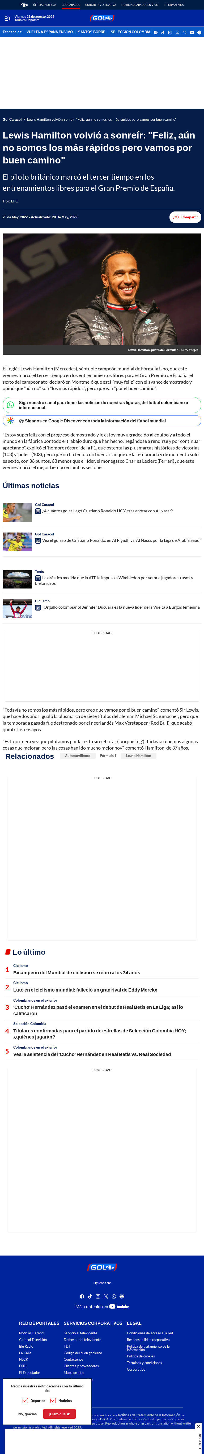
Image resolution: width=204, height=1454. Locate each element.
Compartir (189, 217)
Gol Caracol (71, 4)
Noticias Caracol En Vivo (139, 4)
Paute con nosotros (78, 1379)
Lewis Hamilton (138, 756)
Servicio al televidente (80, 1333)
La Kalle (25, 1353)
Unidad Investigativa (100, 4)
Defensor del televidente (82, 1340)
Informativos (174, 4)
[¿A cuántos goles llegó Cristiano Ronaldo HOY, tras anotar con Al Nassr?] (17, 512)
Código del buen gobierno (83, 1353)
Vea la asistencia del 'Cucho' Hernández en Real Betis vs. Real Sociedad (92, 1054)
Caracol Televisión (33, 1340)
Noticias (65, 1401)
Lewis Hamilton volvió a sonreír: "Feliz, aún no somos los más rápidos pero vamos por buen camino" (101, 119)
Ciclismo (42, 601)
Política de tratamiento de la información (148, 1348)
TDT (67, 1346)
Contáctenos (73, 1359)
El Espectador (29, 1372)
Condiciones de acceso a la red (150, 1333)
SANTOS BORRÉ (91, 32)
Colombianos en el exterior (35, 1000)
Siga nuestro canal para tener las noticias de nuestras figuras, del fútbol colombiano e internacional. (103, 405)
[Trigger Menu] (7, 18)
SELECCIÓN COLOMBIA (130, 32)
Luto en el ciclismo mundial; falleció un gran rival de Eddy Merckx (85, 990)
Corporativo (136, 1369)
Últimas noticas (44, 4)
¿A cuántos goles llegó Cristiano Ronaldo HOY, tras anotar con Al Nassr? (107, 510)
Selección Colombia (29, 1024)
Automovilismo (77, 756)
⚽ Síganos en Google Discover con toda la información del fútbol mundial (92, 420)
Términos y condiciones (144, 1363)
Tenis (39, 571)
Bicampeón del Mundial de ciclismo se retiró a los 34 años (76, 972)
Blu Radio (26, 1346)
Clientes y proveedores (81, 1366)
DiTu (22, 1366)
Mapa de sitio (74, 1372)
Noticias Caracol (31, 1333)
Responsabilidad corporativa (148, 1340)
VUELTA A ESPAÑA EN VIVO (50, 32)
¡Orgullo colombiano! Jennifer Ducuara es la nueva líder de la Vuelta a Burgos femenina (121, 606)
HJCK (23, 1359)
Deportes (38, 1401)
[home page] (24, 5)
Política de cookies (141, 1356)
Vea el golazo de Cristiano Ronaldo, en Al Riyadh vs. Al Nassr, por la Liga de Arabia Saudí (121, 540)
